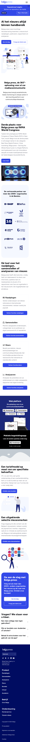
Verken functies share (15, 365)
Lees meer (6, 161)
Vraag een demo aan (19, 42)
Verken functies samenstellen (15, 335)
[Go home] (6, 2)
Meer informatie (23, 13)
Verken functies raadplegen (15, 313)
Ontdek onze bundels (9, 491)
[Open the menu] (27, 2)
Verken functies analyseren (15, 387)
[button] (27, 2)
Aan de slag (6, 42)
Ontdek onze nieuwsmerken (11, 541)
